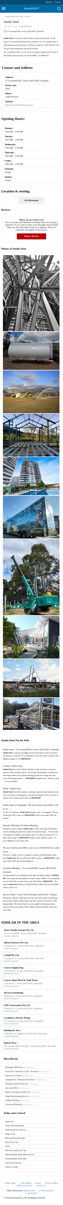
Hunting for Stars (12, 1030)
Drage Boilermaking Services (22, 1096)
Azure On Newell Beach (14, 1126)
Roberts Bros (10, 1043)
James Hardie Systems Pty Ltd (18, 930)
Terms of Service (24, 1185)
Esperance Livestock (19, 1075)
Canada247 (31, 1193)
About (38, 1183)
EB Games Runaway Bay (15, 1138)
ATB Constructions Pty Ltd (17, 1005)
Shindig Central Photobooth (22, 1084)
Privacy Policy (51, 1183)
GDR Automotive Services (15, 1130)
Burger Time (10, 1134)
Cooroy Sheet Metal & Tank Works (21, 980)
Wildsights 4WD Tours (19, 1067)
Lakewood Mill (17, 1088)
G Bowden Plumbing (19, 1104)
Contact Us (41, 1185)
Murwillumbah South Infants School (19, 1154)
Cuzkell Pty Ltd (11, 955)
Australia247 (31, 8)
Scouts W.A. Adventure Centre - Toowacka (27, 1071)
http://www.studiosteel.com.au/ (19, 105)
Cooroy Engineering (13, 967)
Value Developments (13, 1163)
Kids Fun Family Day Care (15, 1150)
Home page (10, 1183)
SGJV (7, 1146)
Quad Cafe (9, 1121)
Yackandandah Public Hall (15, 1159)
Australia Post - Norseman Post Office (25, 1080)
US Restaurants (46, 1190)
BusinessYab (29, 1190)
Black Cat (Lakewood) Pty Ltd (22, 1092)
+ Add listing (25, 1183)
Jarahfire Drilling (17, 1100)
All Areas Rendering (13, 993)
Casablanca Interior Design (17, 1018)
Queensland (9, 16)
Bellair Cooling (11, 1167)
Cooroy (27, 16)
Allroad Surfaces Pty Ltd (16, 942)
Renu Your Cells (11, 1142)
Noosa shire (19, 16)
